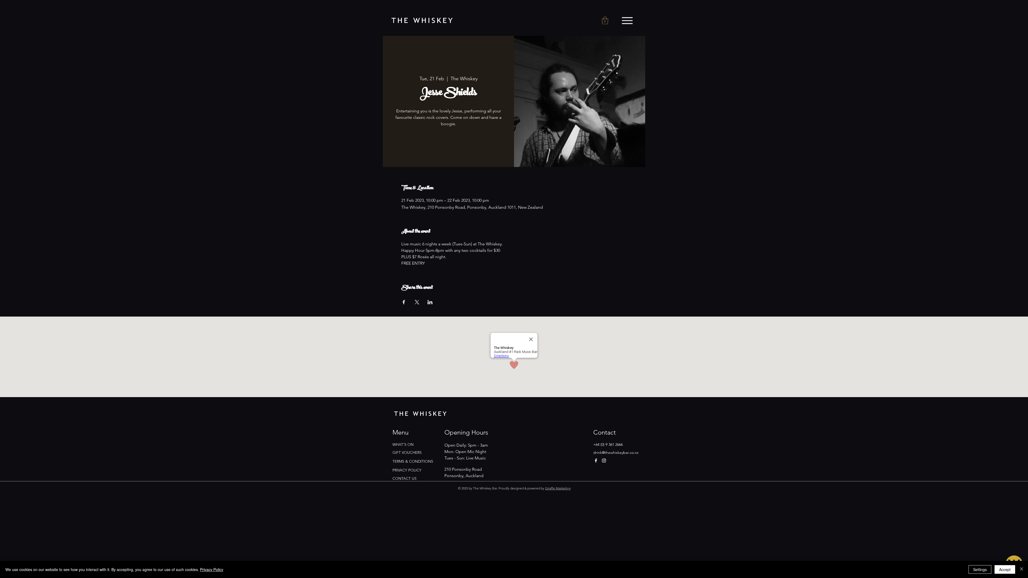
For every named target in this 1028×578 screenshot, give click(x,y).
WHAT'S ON (403, 444)
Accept (1005, 569)
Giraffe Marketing (557, 488)
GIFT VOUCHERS (407, 452)
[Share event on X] (416, 302)
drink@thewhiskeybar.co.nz (615, 452)
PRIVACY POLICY (406, 470)
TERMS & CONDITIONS (412, 461)
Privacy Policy (211, 569)
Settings (980, 569)
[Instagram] (604, 460)
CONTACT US (404, 478)
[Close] (1021, 569)
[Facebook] (596, 460)
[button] (605, 20)
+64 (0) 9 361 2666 (608, 444)
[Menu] (627, 20)
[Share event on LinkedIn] (430, 302)
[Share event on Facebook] (403, 302)
